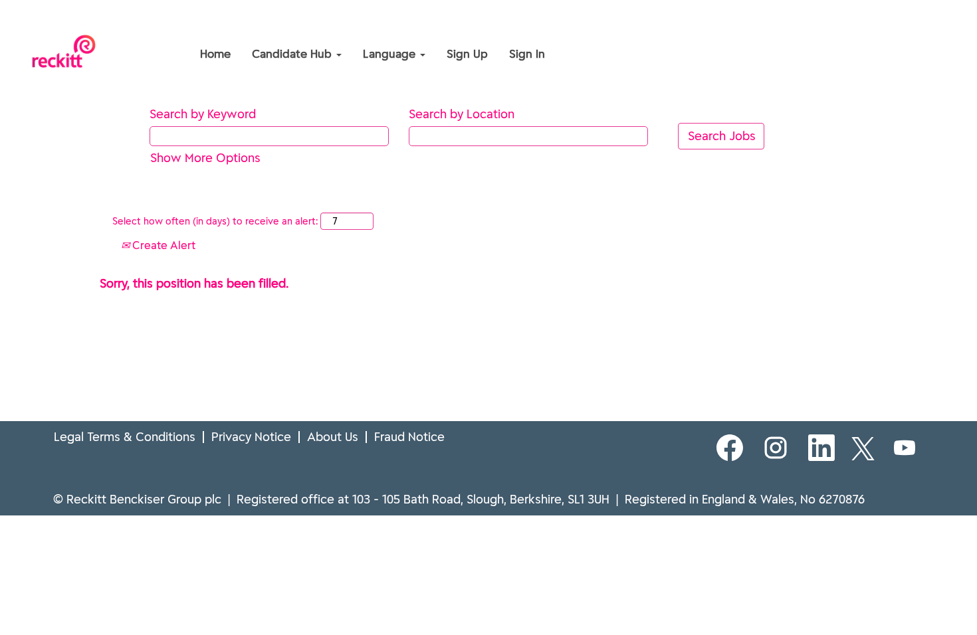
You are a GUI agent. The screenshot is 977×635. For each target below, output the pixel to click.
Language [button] (391, 53)
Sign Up (467, 53)
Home (215, 53)
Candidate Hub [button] (293, 53)
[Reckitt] (100, 25)
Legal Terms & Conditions (124, 436)
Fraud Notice (409, 436)
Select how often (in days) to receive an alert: (215, 221)
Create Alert (162, 245)
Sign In (527, 53)
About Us (332, 436)
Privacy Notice (251, 436)
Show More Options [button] (205, 157)
